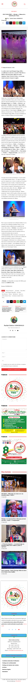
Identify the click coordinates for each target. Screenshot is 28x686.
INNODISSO (18, 681)
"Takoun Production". (10, 290)
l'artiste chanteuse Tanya (6, 295)
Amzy (3, 292)
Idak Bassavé (15, 294)
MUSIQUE (14, 11)
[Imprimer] (20, 23)
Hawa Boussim (5, 294)
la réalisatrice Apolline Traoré (17, 295)
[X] (10, 23)
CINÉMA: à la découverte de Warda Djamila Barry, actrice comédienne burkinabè (20, 309)
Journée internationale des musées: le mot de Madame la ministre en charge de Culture (6, 309)
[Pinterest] (14, 23)
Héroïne (10, 294)
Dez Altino (19, 292)
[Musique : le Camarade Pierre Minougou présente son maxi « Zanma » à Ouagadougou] (14, 508)
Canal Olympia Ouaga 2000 (10, 292)
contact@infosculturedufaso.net (15, 650)
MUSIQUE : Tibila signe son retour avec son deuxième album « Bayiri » (12, 494)
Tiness (3, 297)
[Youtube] (17, 330)
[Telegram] (23, 23)
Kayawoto (21, 294)
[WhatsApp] (17, 23)
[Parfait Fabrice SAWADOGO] (6, 18)
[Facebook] (7, 23)
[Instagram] (12, 330)
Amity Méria (22, 290)
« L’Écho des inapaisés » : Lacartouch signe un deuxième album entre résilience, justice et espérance (12, 545)
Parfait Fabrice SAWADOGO (16, 18)
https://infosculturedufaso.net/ (14, 327)
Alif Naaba (17, 290)
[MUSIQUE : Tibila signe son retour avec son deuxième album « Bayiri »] (14, 483)
